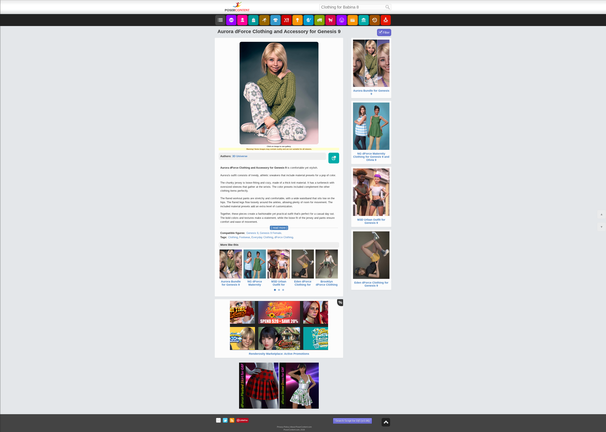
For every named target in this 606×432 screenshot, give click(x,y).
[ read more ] (279, 227)
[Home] (237, 6)
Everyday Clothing (262, 237)
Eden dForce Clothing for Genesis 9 (302, 284)
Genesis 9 (252, 233)
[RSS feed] (232, 420)
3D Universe (239, 156)
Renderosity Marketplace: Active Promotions (279, 353)
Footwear (244, 237)
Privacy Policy (283, 427)
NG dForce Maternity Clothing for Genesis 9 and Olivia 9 (371, 157)
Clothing (233, 237)
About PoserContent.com (301, 427)
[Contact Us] (218, 420)
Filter (386, 32)
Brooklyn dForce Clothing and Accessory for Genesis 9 (327, 286)
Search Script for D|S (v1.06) (352, 420)
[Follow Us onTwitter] (225, 420)
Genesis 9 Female (270, 233)
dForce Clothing (283, 237)
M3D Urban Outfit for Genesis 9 (278, 284)
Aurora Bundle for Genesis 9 (231, 283)
